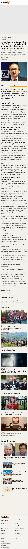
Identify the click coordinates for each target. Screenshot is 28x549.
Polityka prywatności (5, 543)
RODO (2, 538)
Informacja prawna (5, 547)
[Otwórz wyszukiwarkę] (22, 2)
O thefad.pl (17, 525)
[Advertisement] (14, 19)
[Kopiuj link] (21, 301)
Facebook (17, 536)
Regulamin (3, 545)
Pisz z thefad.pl (4, 535)
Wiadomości (3, 525)
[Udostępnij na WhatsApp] (17, 301)
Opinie (2, 526)
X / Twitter (17, 535)
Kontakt (16, 526)
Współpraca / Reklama (19, 528)
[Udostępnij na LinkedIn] (10, 301)
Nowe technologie (5, 528)
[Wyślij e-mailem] (13, 301)
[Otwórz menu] (25, 2)
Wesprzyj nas (17, 530)
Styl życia (3, 530)
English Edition (4, 536)
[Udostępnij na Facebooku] (2, 301)
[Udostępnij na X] (6, 301)
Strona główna (3, 37)
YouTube (16, 538)
